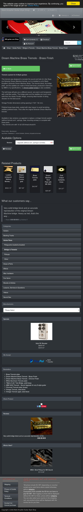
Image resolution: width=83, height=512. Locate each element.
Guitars (5, 231)
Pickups (6, 254)
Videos (5, 292)
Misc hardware (8, 273)
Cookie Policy (33, 5)
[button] (8, 27)
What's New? (7, 445)
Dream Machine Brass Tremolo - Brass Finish (52, 48)
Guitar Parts (17, 48)
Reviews (8, 149)
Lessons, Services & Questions (14, 288)
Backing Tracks (8, 235)
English (51, 10)
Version (9, 142)
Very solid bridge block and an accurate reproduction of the (23, 436)
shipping (80, 59)
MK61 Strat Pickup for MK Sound (41, 470)
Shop (9, 48)
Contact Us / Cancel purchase (10, 504)
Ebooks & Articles (9, 283)
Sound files (7, 297)
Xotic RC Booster (41, 343)
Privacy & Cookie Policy (10, 490)
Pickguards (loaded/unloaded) (14, 245)
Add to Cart (76, 66)
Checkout (76, 15)
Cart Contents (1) (32, 39)
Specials (6, 319)
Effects (5, 269)
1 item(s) (63, 15)
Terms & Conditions (8, 497)
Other (5, 259)
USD (41, 10)
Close (73, 3)
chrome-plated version (31, 88)
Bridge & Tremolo (29, 48)
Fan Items (6, 278)
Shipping (7, 484)
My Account (29, 44)
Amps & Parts (8, 264)
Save (44, 406)
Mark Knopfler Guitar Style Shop (16, 10)
